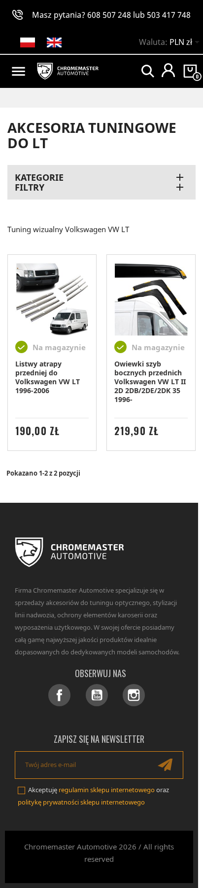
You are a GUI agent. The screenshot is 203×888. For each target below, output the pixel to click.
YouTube (97, 695)
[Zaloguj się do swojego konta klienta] (168, 70)
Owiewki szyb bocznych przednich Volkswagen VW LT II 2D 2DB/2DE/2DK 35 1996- (150, 381)
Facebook (59, 695)
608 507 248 (109, 15)
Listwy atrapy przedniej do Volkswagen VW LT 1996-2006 (47, 377)
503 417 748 (169, 15)
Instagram (134, 695)
